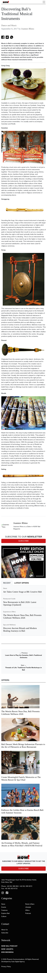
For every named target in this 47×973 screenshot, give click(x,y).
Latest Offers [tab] (21, 583)
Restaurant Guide (9, 599)
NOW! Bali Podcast (9, 946)
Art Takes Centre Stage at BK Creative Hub (22, 592)
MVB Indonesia (7, 952)
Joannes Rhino (27, 28)
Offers (27, 910)
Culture (3, 916)
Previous (24, 653)
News (5, 588)
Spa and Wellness (9, 625)
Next (23, 665)
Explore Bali (5, 913)
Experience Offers (9, 612)
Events (3, 907)
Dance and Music (9, 25)
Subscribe (4, 933)
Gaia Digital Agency (18, 961)
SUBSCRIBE (23, 868)
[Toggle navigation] (44, 2)
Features (4, 910)
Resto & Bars (29, 904)
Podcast (28, 913)
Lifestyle (28, 907)
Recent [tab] (7, 583)
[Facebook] (7, 892)
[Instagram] (2, 892)
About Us (4, 930)
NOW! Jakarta (7, 949)
